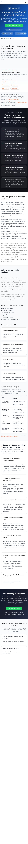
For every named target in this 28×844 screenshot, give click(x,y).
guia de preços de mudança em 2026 (9, 436)
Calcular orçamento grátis (14, 25)
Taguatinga (14, 88)
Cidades (7, 38)
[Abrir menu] (25, 2)
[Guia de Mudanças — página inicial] (9, 2)
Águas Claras (5, 85)
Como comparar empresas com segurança (14, 614)
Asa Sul (4, 82)
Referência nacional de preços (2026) (14, 612)
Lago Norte (4, 88)
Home (2, 38)
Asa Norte (12, 82)
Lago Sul (15, 85)
